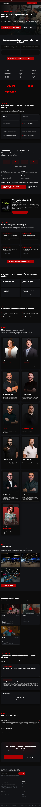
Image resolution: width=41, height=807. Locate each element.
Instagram (26, 805)
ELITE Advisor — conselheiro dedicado (9, 137)
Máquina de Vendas (26, 121)
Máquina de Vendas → (6, 242)
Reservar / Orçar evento (9, 585)
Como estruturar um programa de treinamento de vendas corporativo (19, 668)
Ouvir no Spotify (21, 697)
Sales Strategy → (5, 241)
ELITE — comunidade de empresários (9, 135)
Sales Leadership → (6, 256)
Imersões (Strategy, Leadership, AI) (9, 121)
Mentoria (23, 799)
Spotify (39, 805)
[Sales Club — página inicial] (5, 3)
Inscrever (22, 773)
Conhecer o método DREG (33, 187)
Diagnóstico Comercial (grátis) (28, 123)
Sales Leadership (24, 785)
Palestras (23, 794)
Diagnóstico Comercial (5, 794)
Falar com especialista (32, 3)
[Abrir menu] (39, 3)
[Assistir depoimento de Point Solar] (30, 609)
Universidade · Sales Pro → (7, 254)
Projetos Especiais (25, 798)
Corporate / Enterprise (27, 124)
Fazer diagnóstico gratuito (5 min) (11, 27)
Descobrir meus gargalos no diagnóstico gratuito (20, 58)
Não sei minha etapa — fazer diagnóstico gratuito (20, 261)
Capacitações (24, 793)
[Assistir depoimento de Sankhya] (10, 631)
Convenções (24, 796)
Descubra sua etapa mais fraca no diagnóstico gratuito (11, 187)
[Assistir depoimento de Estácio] (10, 609)
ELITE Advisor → (25, 256)
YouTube (34, 805)
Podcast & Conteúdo (26, 137)
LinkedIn (30, 805)
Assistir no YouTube (21, 699)
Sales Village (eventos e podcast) (29, 135)
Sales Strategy (24, 783)
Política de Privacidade (15, 775)
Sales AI (23, 786)
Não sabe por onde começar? (20, 0)
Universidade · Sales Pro (7, 123)
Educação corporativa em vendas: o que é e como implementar (18, 682)
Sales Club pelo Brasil (6, 124)
